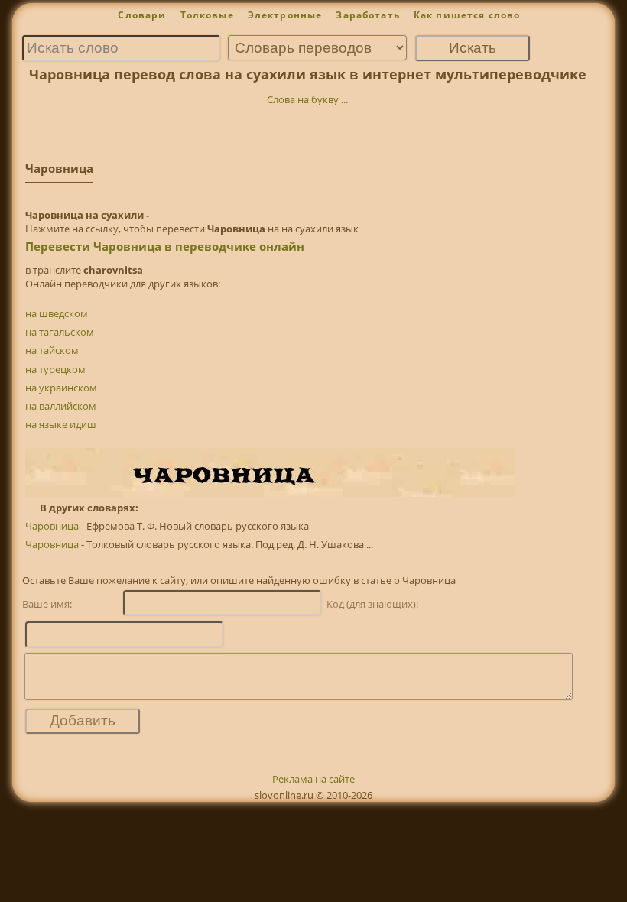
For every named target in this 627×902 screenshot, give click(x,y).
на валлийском (60, 406)
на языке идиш (60, 424)
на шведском (56, 313)
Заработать (368, 15)
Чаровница (52, 526)
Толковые (207, 15)
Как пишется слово (467, 15)
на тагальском (59, 332)
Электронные (285, 15)
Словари (142, 15)
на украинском (61, 387)
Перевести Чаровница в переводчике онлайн (164, 246)
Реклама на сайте (313, 779)
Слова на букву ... (307, 99)
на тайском (52, 350)
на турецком (55, 369)
